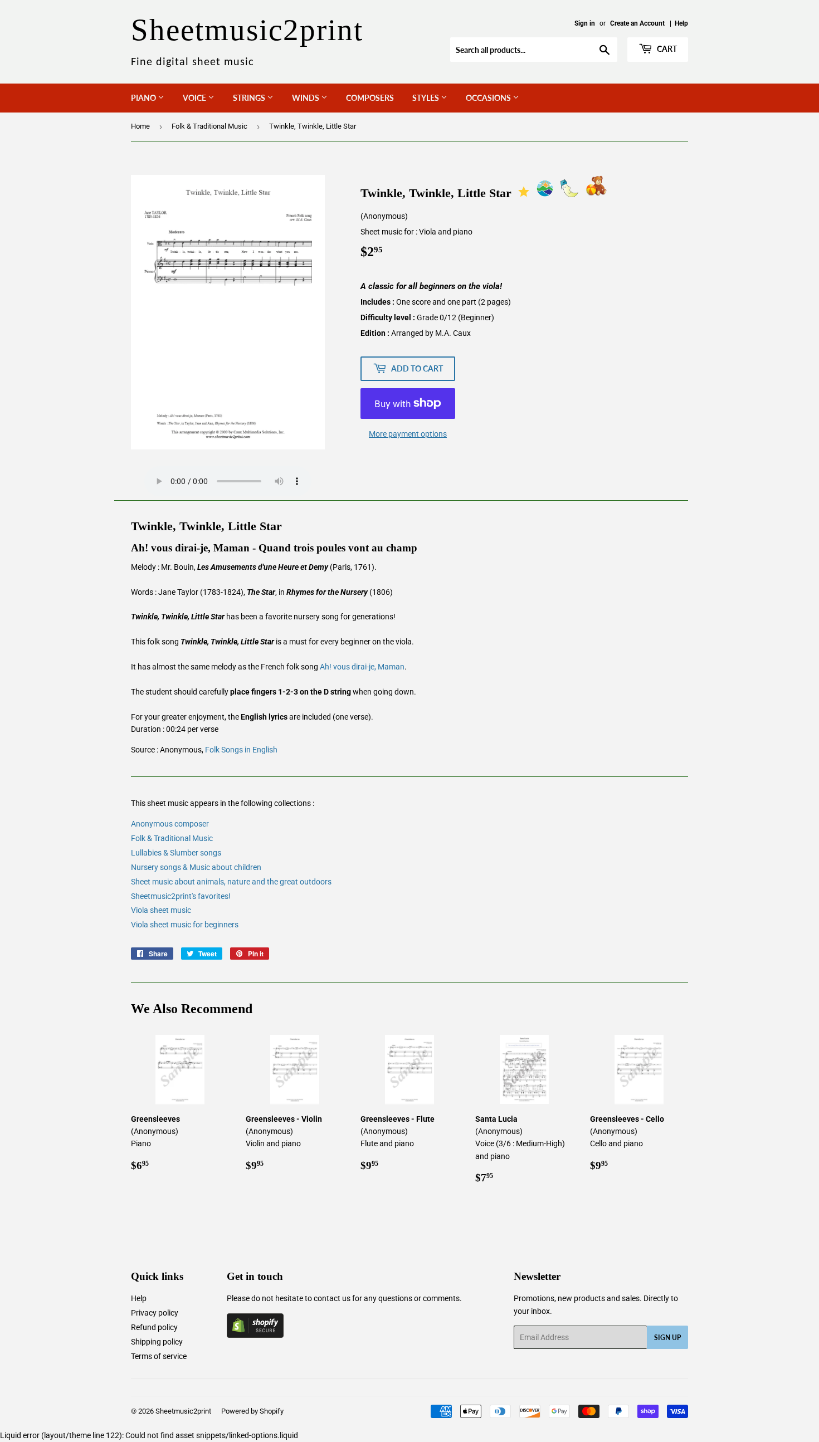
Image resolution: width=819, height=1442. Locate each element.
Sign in (584, 23)
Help (681, 23)
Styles (426, 97)
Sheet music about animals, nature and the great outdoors (231, 881)
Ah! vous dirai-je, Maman (362, 666)
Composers (370, 97)
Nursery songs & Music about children (196, 867)
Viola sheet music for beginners (184, 924)
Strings (250, 97)
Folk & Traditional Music (209, 126)
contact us (332, 1298)
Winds (306, 97)
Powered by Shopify (252, 1411)
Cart (666, 48)
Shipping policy (157, 1341)
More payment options (408, 433)
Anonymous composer (170, 823)
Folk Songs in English (241, 749)
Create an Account (637, 23)
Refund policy (154, 1327)
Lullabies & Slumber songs (176, 852)
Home (140, 126)
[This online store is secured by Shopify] (255, 1335)
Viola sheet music (161, 910)
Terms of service (159, 1356)
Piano (144, 97)
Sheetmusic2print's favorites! (181, 896)
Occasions (489, 97)
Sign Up (667, 1337)
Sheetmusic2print (183, 1411)
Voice (195, 97)
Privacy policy (154, 1312)
